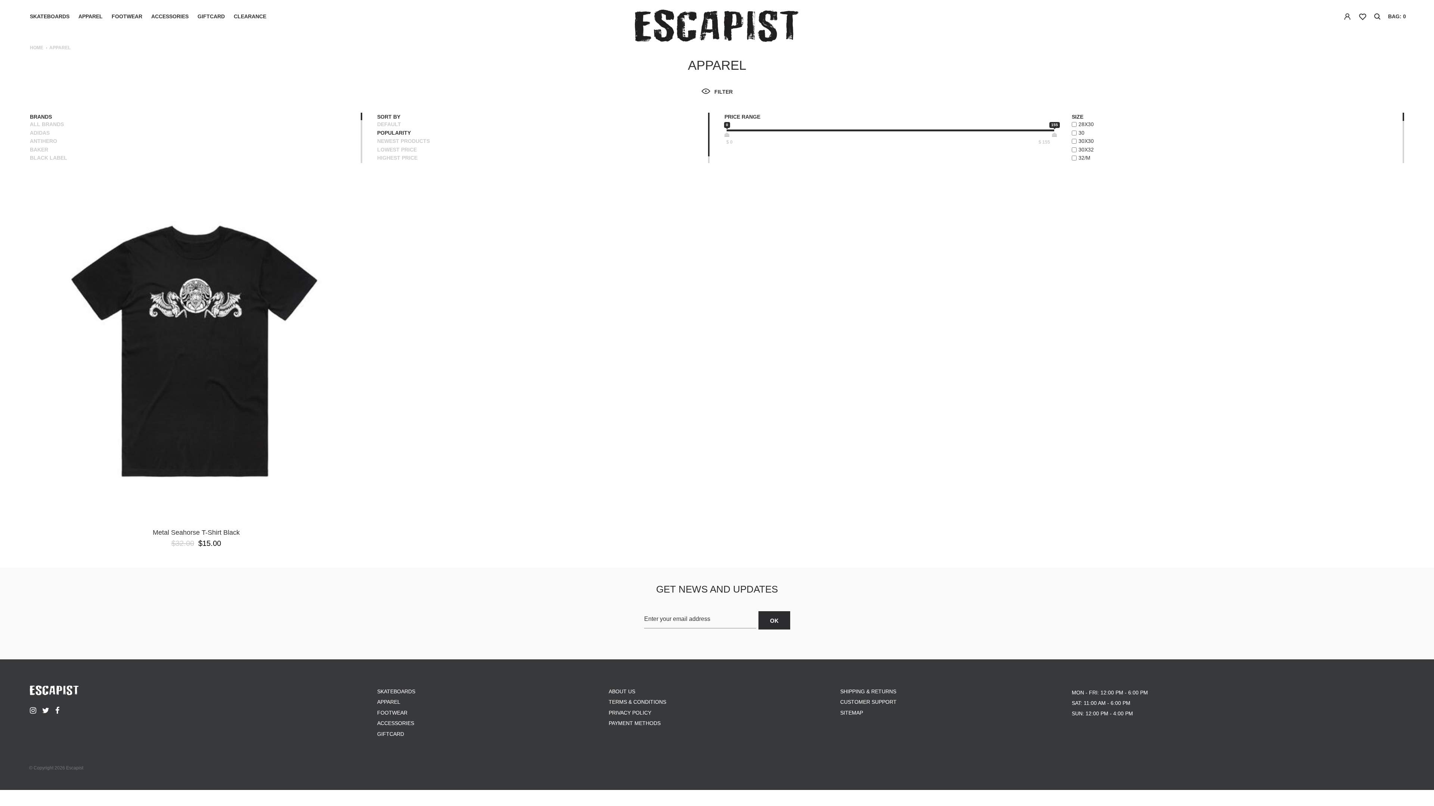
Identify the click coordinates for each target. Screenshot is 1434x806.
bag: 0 (1397, 16)
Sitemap (851, 713)
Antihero (43, 141)
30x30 (1086, 141)
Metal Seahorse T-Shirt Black (196, 532)
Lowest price (397, 150)
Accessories (170, 16)
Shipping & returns (868, 691)
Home (36, 47)
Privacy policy (630, 713)
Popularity (394, 133)
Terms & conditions (637, 702)
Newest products (403, 141)
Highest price (397, 158)
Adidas (40, 133)
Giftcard (211, 16)
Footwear (127, 16)
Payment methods (635, 723)
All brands (47, 124)
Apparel (90, 16)
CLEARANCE (250, 16)
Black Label (48, 158)
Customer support (868, 702)
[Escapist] (717, 27)
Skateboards (49, 16)
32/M (1084, 158)
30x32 (1086, 150)
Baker (39, 150)
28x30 (1086, 124)
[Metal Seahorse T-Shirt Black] (196, 351)
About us (622, 691)
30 (1081, 133)
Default (389, 124)
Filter (723, 92)
